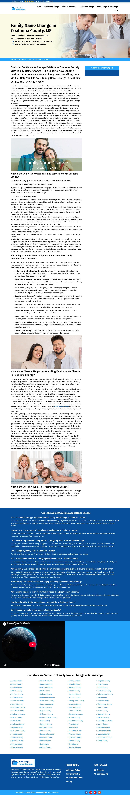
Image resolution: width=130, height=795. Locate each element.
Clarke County (16, 717)
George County (17, 744)
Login (116, 11)
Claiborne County (18, 714)
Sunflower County (104, 691)
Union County (103, 711)
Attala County (16, 691)
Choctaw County (17, 711)
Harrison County (46, 687)
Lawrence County (46, 737)
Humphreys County (47, 697)
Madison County (75, 687)
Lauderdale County (47, 734)
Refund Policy (74, 770)
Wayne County (103, 724)
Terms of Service (75, 778)
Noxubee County (75, 711)
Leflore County (45, 747)
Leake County (45, 741)
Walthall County (104, 714)
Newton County (75, 707)
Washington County (105, 721)
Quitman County (75, 737)
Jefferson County (46, 714)
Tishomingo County (105, 704)
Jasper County (45, 711)
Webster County (104, 727)
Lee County (44, 744)
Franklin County (17, 741)
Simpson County (104, 681)
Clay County (15, 721)
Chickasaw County (18, 707)
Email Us (100, 770)
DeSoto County (17, 734)
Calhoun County (17, 701)
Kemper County (46, 724)
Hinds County (45, 691)
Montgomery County (76, 701)
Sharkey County (75, 747)
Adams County (16, 681)
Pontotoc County (75, 731)
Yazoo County (103, 741)
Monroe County (74, 697)
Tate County (102, 697)
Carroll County (16, 704)
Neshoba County (75, 704)
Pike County (73, 727)
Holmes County (46, 694)
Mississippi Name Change (36, 792)
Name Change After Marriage (107, 7)
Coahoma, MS (102, 774)
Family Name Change (51, 7)
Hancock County (46, 684)
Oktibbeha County (76, 714)
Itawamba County (47, 704)
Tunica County (103, 707)
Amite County (16, 687)
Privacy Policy (74, 774)
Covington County (18, 731)
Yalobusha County (104, 737)
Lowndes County (75, 684)
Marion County (74, 691)
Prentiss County (75, 734)
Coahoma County (17, 724)
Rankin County (74, 741)
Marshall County (75, 694)
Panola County (74, 717)
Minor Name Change (69, 7)
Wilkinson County (104, 731)
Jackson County (46, 707)
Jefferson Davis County (48, 717)
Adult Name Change (87, 7)
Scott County (74, 744)
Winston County (104, 734)
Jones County (45, 721)
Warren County (103, 717)
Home (39, 7)
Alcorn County (16, 684)
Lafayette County (46, 727)
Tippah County (103, 701)
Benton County (17, 694)
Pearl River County (76, 721)
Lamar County (45, 731)
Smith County (103, 684)
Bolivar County (17, 697)
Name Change (21, 59)
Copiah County (17, 727)
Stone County (103, 687)
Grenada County (46, 681)
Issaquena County (47, 701)
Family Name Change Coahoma (38, 59)
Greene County (17, 747)
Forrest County (17, 737)
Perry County (74, 724)
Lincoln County (74, 681)
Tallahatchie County (105, 694)
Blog (70, 781)
